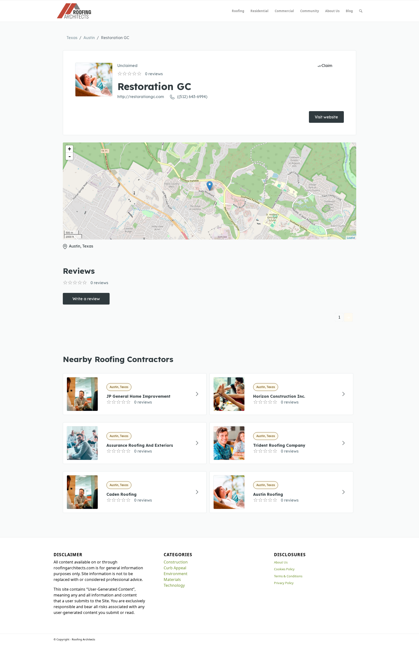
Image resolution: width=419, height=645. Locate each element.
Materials (172, 579)
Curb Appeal (175, 568)
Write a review (86, 298)
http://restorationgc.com (140, 96)
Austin (89, 37)
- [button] (69, 156)
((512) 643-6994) (192, 96)
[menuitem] (238, 11)
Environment (175, 573)
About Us (281, 562)
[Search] (360, 11)
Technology (174, 585)
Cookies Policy (284, 569)
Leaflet (351, 238)
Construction (176, 562)
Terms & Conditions (288, 576)
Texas (71, 37)
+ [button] (69, 149)
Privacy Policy (284, 583)
